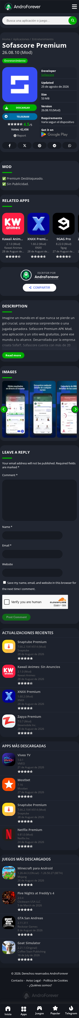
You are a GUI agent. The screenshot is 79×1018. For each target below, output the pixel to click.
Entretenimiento (43, 39)
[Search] (72, 20)
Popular (55, 1013)
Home (6, 39)
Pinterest (39, 145)
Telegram (54, 145)
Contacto (17, 980)
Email (6, 545)
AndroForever (47, 276)
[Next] (75, 409)
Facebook (9, 145)
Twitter (25, 145)
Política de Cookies (55, 980)
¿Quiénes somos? (40, 985)
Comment (10, 475)
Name (7, 527)
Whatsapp (69, 145)
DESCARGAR (23, 107)
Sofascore (47, 75)
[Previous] (4, 409)
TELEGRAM (23, 116)
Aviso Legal (33, 980)
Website (7, 564)
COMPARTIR (41, 287)
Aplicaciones (21, 39)
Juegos (39, 1013)
